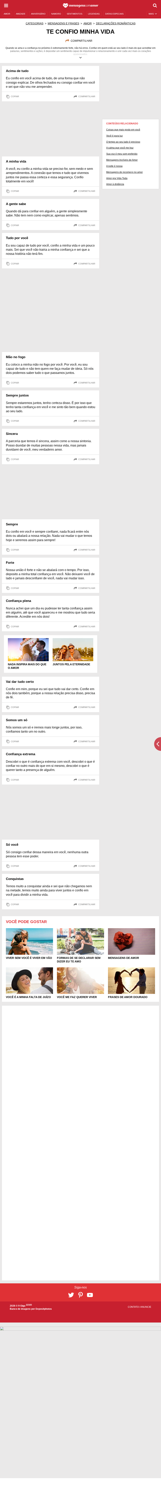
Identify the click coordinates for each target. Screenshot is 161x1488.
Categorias (34, 23)
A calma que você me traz (120, 147)
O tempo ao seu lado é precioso (123, 141)
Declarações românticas (115, 23)
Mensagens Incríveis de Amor (122, 160)
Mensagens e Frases (63, 23)
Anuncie (145, 1307)
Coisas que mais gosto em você (123, 129)
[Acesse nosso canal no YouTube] (89, 1295)
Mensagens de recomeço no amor (124, 172)
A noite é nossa (114, 166)
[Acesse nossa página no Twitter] (71, 1295)
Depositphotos (44, 1309)
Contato (133, 1307)
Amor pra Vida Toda (116, 178)
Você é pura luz (114, 135)
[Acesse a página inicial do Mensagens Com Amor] (80, 5)
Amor (87, 23)
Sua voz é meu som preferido (121, 153)
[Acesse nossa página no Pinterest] (80, 1295)
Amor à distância (115, 184)
